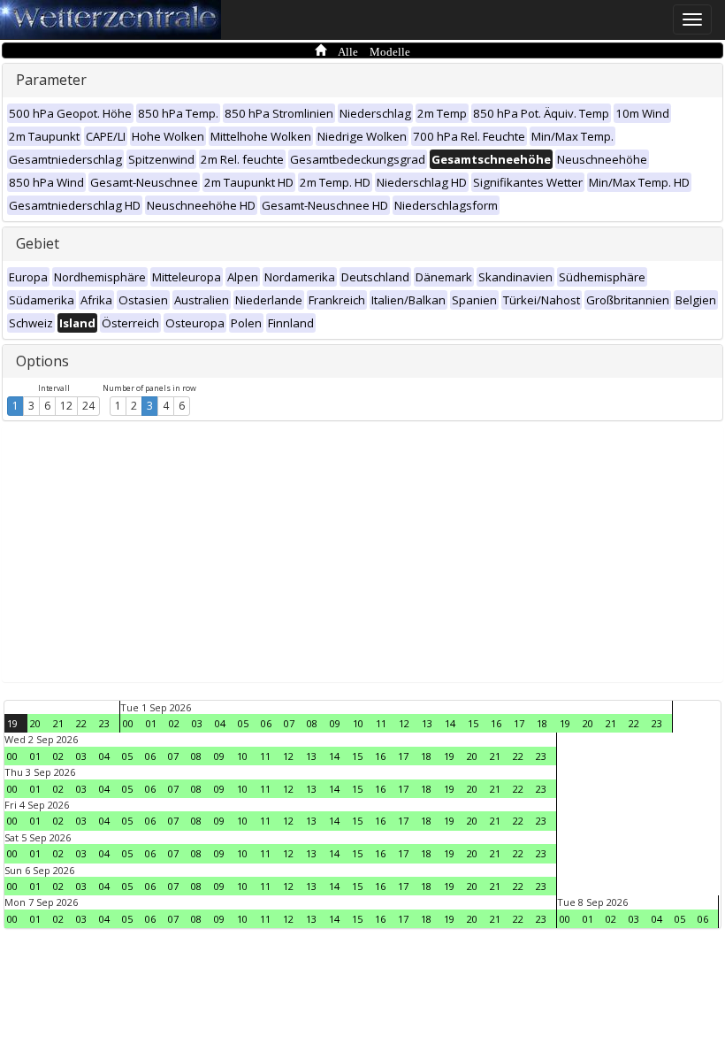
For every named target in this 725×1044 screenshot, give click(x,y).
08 (312, 723)
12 (66, 405)
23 (104, 723)
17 (519, 723)
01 (151, 723)
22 (81, 723)
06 (266, 723)
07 (289, 723)
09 (335, 723)
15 (473, 723)
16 (496, 723)
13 (427, 723)
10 (358, 723)
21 (58, 723)
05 (243, 723)
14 (450, 723)
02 (174, 723)
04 (220, 723)
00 (128, 723)
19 (12, 723)
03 (197, 723)
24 (88, 405)
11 (381, 723)
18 (542, 723)
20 (35, 723)
